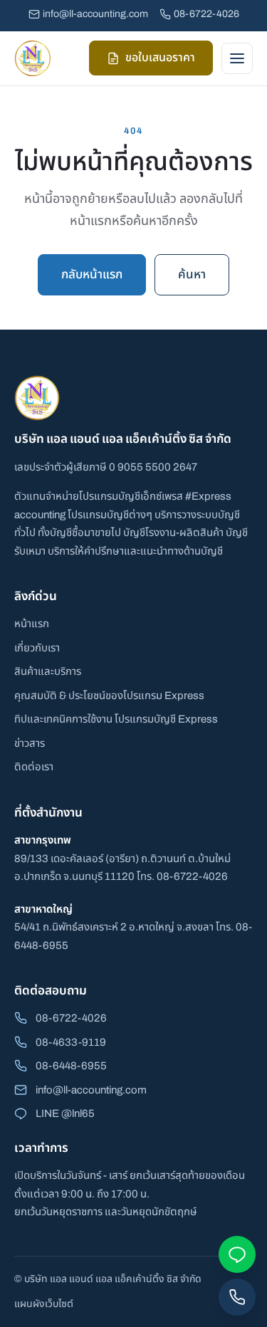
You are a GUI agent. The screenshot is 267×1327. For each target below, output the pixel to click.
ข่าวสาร (29, 743)
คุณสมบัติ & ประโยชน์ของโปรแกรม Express (109, 695)
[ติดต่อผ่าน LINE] (237, 1254)
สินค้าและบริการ (47, 671)
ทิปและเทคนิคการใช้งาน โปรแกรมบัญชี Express (116, 719)
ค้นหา (192, 274)
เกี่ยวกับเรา (37, 648)
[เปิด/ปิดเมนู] (237, 58)
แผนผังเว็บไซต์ (43, 1304)
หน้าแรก (31, 623)
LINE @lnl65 (65, 1113)
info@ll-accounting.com (95, 14)
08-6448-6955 (71, 1065)
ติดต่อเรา (33, 766)
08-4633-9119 (71, 1042)
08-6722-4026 (206, 14)
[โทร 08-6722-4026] (237, 1297)
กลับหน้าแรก (91, 274)
